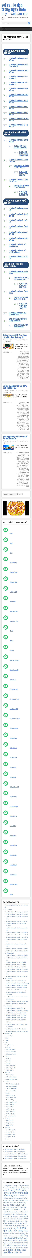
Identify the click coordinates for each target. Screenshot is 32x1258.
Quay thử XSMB (13, 855)
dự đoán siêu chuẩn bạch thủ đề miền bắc (17, 914)
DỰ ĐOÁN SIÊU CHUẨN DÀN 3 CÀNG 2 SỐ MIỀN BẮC (18, 180)
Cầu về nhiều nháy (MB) (15, 719)
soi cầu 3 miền (20, 370)
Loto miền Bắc (13, 826)
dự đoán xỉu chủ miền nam (23, 365)
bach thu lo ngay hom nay (23, 456)
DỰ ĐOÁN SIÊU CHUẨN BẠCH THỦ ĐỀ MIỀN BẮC (18, 89)
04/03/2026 (8, 341)
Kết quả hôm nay (9, 1045)
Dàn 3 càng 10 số (13, 1214)
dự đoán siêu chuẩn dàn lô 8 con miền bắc (17, 955)
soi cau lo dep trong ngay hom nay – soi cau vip (14, 9)
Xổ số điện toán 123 (14, 670)
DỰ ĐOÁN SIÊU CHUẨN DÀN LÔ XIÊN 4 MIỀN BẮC (21, 167)
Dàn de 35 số (18, 1219)
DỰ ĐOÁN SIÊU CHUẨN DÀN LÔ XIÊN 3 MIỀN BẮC (18, 160)
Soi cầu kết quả (9, 1035)
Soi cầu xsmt (8, 978)
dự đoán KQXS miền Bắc (23, 358)
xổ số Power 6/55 (14, 621)
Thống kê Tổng (13, 796)
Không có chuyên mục (15, 1236)
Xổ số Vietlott (9, 1070)
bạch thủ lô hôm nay (12, 1198)
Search (20, 494)
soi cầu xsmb (24, 377)
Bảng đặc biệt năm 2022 (11, 1207)
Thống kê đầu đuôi (14, 728)
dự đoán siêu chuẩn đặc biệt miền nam (16, 1012)
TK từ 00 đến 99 (13, 816)
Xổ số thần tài (13, 679)
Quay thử (7, 1127)
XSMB (11, 533)
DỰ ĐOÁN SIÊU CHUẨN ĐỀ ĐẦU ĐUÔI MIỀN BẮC (23, 193)
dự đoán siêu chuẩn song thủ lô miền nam (17, 1031)
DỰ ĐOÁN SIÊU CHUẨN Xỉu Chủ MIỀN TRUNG (18, 272)
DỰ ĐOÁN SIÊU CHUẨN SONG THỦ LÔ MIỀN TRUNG (23, 306)
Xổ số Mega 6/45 (10, 1068)
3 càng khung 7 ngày (10, 1185)
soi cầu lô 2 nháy (23, 373)
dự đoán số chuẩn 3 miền (23, 361)
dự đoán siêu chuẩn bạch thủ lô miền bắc (17, 921)
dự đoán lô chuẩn (22, 360)
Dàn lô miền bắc (13, 1226)
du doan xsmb (24, 356)
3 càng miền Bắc (23, 1185)
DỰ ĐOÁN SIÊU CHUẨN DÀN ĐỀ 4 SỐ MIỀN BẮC (18, 101)
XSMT (11, 553)
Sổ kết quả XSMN (13, 582)
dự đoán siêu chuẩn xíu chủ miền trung (16, 1003)
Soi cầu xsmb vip (9, 953)
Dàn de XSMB (14, 1221)
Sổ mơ (11, 894)
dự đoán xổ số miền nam (24, 366)
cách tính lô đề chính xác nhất (24, 352)
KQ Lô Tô (7, 1118)
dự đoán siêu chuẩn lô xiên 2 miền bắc (16, 962)
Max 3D (11, 631)
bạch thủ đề (7, 1205)
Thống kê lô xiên (13, 748)
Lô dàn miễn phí (19, 1240)
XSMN (11, 543)
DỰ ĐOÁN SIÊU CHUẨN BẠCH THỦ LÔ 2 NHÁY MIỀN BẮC (18, 65)
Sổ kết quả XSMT (13, 592)
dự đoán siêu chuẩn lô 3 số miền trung (16, 990)
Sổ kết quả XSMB (13, 572)
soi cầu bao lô (22, 481)
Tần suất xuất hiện (14, 806)
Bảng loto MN (9, 1123)
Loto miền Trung (13, 845)
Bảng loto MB (9, 1125)
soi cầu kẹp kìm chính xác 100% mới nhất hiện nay (15, 386)
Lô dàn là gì (10, 1240)
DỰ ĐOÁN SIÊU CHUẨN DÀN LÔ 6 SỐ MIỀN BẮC (18, 141)
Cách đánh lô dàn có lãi (14, 1212)
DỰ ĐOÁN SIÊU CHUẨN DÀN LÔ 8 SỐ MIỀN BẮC (20, 147)
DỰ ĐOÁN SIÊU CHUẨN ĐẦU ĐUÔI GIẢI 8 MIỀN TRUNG (17, 314)
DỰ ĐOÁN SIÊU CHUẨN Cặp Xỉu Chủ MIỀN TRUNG (21, 298)
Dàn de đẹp (18, 1223)
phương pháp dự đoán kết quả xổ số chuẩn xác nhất (15, 437)
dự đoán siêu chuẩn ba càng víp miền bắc (17, 912)
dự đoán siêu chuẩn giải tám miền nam (16, 1015)
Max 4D (11, 640)
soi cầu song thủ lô (21, 485)
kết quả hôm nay (13, 562)
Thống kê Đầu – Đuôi (14, 787)
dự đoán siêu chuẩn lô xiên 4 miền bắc (16, 967)
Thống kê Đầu (13, 767)
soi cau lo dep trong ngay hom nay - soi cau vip (16, 340)
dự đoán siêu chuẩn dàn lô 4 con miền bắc (17, 948)
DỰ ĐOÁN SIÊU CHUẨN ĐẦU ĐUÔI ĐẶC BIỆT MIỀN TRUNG (18, 320)
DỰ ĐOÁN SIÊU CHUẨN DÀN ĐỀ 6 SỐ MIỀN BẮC (18, 108)
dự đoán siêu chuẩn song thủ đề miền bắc (17, 969)
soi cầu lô (23, 373)
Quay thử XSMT (13, 874)
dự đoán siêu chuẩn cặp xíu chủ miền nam (17, 1010)
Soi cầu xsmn (8, 1006)
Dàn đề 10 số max (9, 1228)
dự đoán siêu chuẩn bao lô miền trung (16, 980)
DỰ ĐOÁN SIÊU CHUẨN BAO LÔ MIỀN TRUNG (18, 292)
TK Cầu (7, 1081)
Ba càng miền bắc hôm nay (15, 1194)
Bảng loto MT (9, 1120)
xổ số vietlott (13, 601)
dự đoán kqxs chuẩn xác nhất (24, 461)
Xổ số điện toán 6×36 (11, 1079)
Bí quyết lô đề (8, 352)
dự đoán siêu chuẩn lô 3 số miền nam (16, 1017)
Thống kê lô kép (13, 757)
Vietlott (6, 1056)
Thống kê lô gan (13, 738)
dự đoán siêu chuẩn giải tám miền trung (16, 987)
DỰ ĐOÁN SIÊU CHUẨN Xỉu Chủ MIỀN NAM (18, 209)
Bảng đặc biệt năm (18, 1205)
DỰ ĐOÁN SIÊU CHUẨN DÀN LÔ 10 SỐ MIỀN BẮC (21, 186)
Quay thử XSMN (13, 865)
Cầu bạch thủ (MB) (14, 689)
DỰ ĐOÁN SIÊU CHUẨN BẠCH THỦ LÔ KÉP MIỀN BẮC (18, 77)
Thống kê (12, 650)
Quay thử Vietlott (13, 884)
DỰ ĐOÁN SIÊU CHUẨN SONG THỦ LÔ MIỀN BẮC (18, 71)
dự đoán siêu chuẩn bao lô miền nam (15, 1008)
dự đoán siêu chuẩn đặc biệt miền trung (16, 985)
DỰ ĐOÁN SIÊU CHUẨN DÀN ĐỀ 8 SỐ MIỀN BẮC (18, 114)
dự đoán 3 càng (22, 357)
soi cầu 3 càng (24, 369)
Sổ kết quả (7, 1047)
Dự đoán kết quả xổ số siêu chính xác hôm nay (14, 1233)
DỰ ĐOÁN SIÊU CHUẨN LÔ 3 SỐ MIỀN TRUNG (21, 326)
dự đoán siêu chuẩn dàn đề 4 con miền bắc (17, 932)
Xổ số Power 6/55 (10, 1065)
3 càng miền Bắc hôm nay (12, 1188)
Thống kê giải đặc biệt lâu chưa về (14, 1251)
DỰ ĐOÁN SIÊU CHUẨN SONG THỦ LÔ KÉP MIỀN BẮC (18, 83)
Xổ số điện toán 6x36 (14, 660)
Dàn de (12, 1216)
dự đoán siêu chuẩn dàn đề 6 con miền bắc (17, 935)
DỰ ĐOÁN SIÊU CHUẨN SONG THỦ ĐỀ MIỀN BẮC (18, 95)
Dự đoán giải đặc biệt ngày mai (15, 1229)
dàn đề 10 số (24, 1226)
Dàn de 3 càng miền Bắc (20, 1216)
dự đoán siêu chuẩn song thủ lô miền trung (17, 1001)
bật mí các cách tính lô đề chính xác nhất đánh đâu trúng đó (15, 336)
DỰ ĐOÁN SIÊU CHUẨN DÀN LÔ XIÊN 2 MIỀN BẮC (23, 153)
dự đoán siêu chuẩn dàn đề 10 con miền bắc (16, 1154)
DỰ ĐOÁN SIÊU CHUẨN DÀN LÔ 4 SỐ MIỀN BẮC (18, 126)
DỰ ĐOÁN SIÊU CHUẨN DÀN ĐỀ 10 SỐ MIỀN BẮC (19, 120)
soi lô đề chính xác (24, 378)
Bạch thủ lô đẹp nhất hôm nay (16, 1203)
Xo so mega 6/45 (14, 611)
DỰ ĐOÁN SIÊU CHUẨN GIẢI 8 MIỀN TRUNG (23, 285)
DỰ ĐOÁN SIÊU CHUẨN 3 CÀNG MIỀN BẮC (23, 173)
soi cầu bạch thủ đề (23, 371)
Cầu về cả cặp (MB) (14, 709)
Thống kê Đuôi (13, 777)
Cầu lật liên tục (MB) (14, 699)
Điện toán (7, 1072)
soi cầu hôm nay (24, 422)
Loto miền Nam (13, 836)
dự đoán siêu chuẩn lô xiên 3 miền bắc (16, 964)
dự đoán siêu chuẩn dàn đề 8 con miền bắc (17, 937)
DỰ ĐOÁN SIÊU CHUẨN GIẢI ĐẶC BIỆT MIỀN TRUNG (21, 278)
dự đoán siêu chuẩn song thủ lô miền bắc (17, 976)
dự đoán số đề (22, 363)
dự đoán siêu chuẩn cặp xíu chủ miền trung (17, 983)
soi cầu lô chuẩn (24, 483)
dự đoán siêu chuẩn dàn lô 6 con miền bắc (17, 951)
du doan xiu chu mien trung (23, 355)
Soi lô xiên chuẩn (17, 1245)
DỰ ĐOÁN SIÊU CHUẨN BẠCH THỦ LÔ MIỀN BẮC (18, 59)
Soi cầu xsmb (8, 909)
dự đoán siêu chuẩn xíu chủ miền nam (16, 1029)
